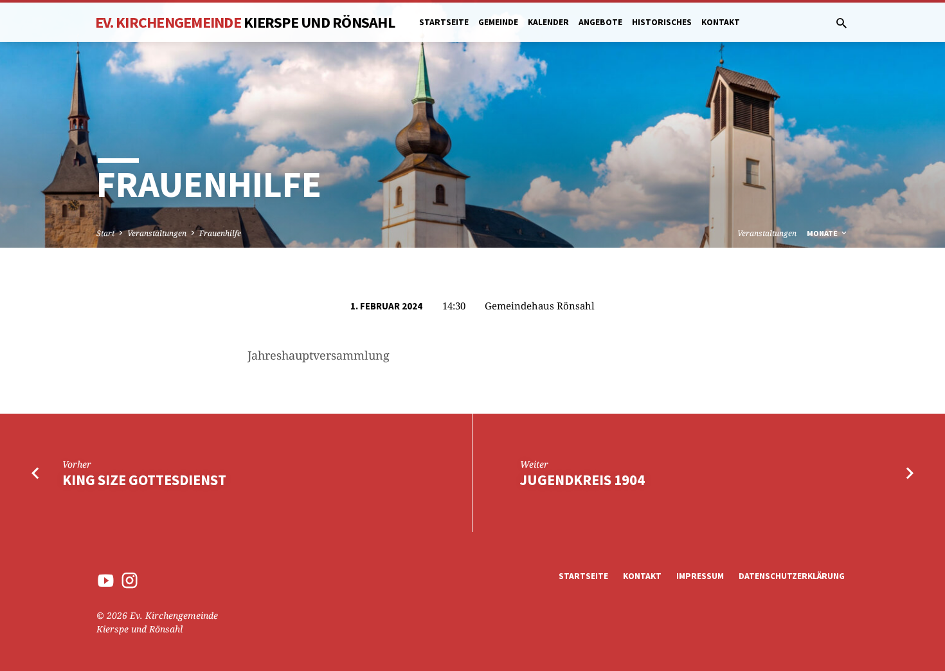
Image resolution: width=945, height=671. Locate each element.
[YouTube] (105, 580)
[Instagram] (129, 580)
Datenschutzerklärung (792, 576)
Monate (823, 233)
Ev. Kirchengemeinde (245, 22)
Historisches (662, 22)
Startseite (444, 22)
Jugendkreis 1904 (582, 480)
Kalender (548, 22)
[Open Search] (841, 23)
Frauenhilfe (220, 233)
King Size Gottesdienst (144, 480)
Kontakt (720, 22)
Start (105, 233)
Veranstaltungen (156, 233)
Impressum (700, 576)
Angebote (600, 22)
